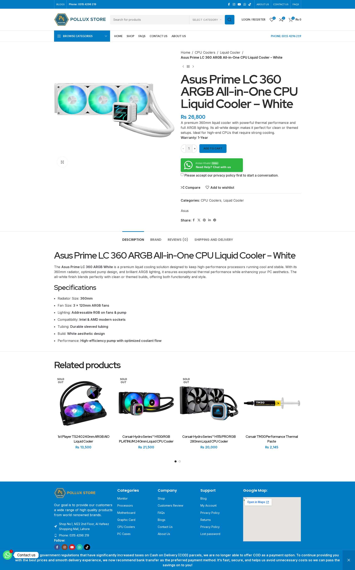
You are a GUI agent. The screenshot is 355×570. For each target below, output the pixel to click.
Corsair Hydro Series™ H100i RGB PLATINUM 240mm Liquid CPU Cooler (146, 438)
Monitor (122, 498)
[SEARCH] (229, 19)
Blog (203, 498)
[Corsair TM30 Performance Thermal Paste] (271, 403)
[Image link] (75, 493)
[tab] (133, 237)
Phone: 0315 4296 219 (74, 535)
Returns (205, 520)
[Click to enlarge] (62, 162)
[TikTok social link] (249, 4)
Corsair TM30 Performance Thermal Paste (272, 438)
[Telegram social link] (214, 220)
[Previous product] (183, 66)
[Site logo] (80, 19)
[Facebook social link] (229, 4)
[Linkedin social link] (209, 220)
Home (185, 52)
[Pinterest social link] (204, 220)
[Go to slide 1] (175, 462)
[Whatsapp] (7, 555)
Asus (185, 211)
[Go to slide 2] (180, 462)
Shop (161, 498)
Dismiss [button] (349, 560)
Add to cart (213, 148)
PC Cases (124, 534)
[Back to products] (188, 66)
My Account (208, 505)
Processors (125, 505)
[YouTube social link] (239, 4)
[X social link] (199, 220)
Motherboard (126, 512)
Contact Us (165, 527)
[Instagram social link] (233, 4)
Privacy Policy (210, 512)
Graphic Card (126, 520)
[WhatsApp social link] (244, 4)
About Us (164, 534)
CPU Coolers (205, 52)
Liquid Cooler (230, 52)
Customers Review (170, 505)
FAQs (161, 512)
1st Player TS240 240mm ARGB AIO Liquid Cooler (83, 438)
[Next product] (193, 66)
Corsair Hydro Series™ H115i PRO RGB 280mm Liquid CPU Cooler (209, 438)
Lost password (210, 534)
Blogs (161, 520)
